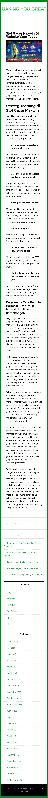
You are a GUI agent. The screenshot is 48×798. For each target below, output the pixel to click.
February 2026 (13, 679)
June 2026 (11, 654)
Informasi (11, 599)
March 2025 (12, 742)
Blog (9, 592)
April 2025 (11, 736)
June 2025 (11, 723)
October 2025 (13, 698)
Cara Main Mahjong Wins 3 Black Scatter (25, 574)
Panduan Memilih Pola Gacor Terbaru (24, 562)
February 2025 (13, 748)
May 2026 (11, 660)
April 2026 (11, 667)
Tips (9, 617)
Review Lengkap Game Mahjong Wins (24, 568)
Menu (25, 24)
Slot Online (12, 611)
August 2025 (12, 711)
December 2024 (14, 761)
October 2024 (13, 774)
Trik (8, 624)
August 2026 (12, 641)
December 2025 (14, 692)
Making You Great (24, 10)
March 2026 (12, 673)
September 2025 (14, 704)
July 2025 (11, 717)
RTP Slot (11, 605)
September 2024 (14, 780)
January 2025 (13, 755)
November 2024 (14, 767)
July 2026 (11, 648)
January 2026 (13, 686)
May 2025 (11, 730)
